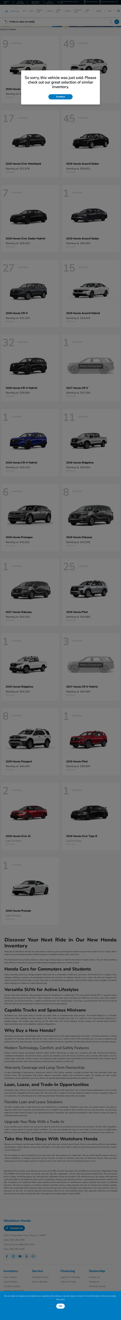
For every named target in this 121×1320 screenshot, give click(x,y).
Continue (60, 96)
